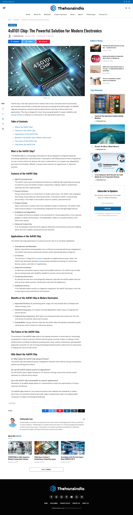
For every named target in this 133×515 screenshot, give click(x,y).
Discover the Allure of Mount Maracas (107, 146)
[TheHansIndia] (66, 8)
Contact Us (103, 14)
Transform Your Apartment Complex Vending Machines (109, 117)
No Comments (41, 36)
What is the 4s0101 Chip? (24, 127)
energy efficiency (17, 115)
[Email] (3, 129)
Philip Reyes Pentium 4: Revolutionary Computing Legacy (45, 458)
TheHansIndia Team (18, 36)
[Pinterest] (3, 124)
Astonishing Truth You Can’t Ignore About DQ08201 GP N (72, 458)
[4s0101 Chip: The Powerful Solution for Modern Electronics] (46, 71)
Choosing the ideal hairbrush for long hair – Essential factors (113, 47)
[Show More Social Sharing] (52, 41)
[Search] (126, 8)
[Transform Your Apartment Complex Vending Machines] (107, 103)
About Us (37, 14)
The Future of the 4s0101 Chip (26, 141)
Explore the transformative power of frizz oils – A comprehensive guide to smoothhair (113, 69)
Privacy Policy (106, 215)
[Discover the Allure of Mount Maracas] (107, 134)
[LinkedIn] (3, 119)
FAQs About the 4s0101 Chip (25, 144)
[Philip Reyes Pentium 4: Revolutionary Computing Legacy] (46, 448)
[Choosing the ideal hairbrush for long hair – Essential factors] (95, 48)
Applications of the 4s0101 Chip (26, 134)
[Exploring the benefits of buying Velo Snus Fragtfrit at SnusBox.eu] (95, 58)
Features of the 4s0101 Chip (25, 131)
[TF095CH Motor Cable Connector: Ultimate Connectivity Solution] (20, 448)
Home (28, 14)
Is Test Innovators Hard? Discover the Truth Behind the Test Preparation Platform (109, 176)
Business (47, 14)
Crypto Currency (60, 14)
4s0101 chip (12, 403)
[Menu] (4, 8)
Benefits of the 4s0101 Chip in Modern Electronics (33, 138)
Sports (80, 14)
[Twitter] (3, 114)
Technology (90, 14)
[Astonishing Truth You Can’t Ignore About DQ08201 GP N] (73, 448)
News (72, 14)
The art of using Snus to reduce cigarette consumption (112, 79)
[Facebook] (3, 109)
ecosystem (39, 258)
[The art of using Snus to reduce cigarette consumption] (95, 81)
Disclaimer (54, 503)
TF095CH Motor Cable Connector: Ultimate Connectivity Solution (19, 458)
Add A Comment (46, 469)
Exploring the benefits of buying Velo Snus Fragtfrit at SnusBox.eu (113, 57)
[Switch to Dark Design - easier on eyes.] (129, 8)
